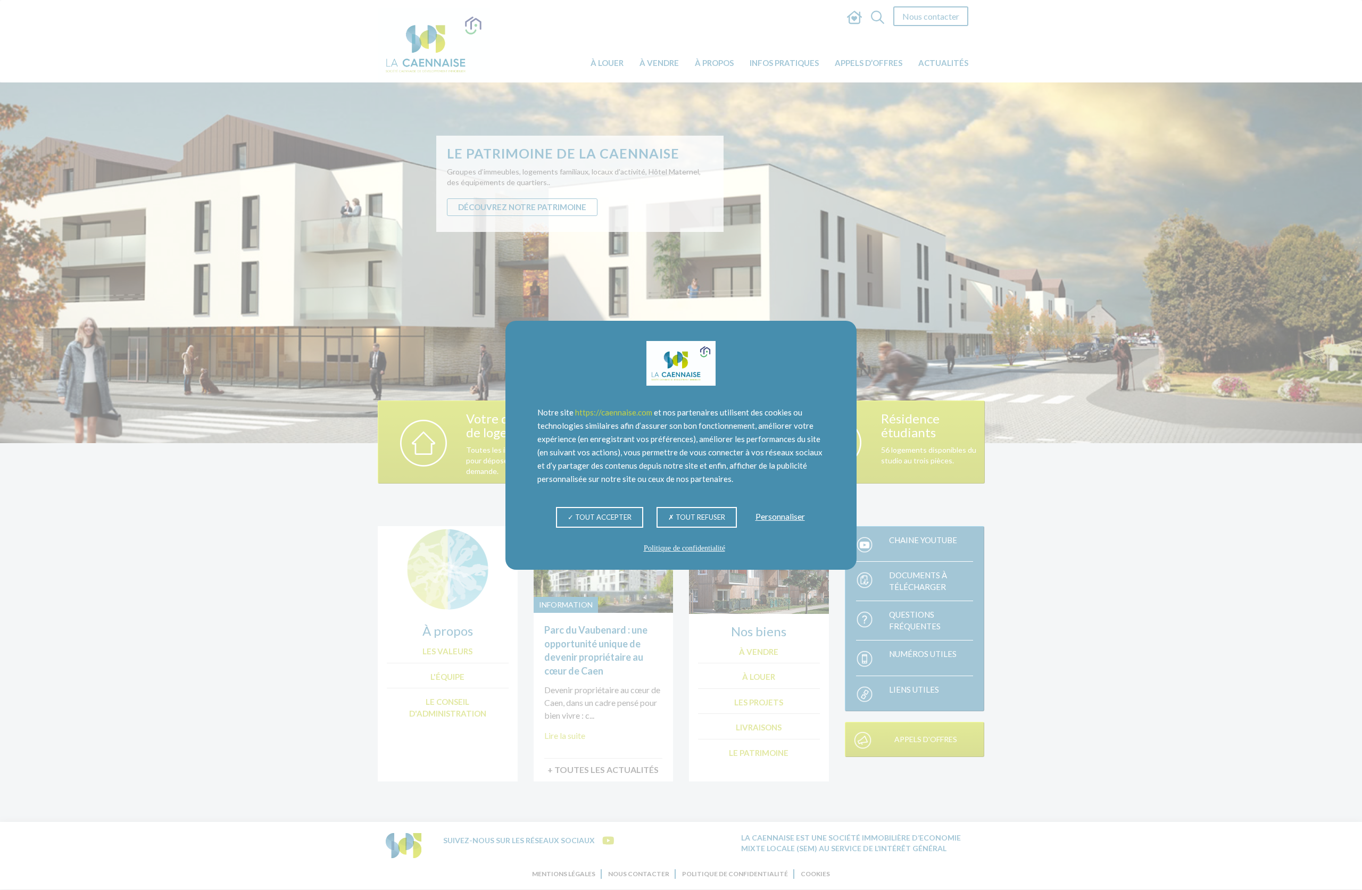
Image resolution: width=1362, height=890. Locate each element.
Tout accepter (603, 516)
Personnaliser (780, 516)
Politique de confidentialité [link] (684, 548)
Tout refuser (699, 516)
